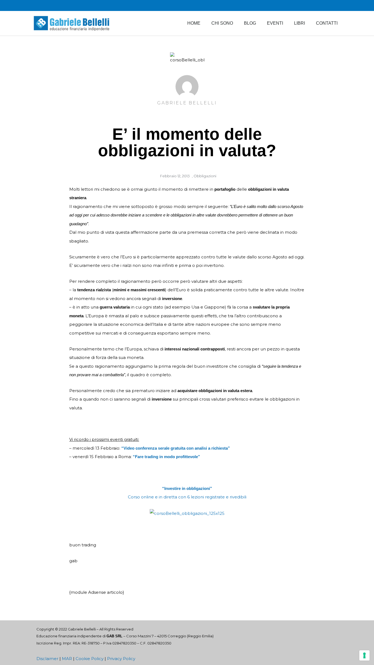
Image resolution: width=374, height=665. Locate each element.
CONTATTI (327, 23)
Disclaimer (47, 658)
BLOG (250, 23)
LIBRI (299, 23)
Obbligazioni (205, 176)
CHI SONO (222, 23)
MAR (67, 658)
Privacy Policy (121, 658)
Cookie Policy (89, 658)
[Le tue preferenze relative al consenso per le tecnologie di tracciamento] (364, 655)
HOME (193, 23)
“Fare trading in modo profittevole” (166, 456)
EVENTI (275, 23)
